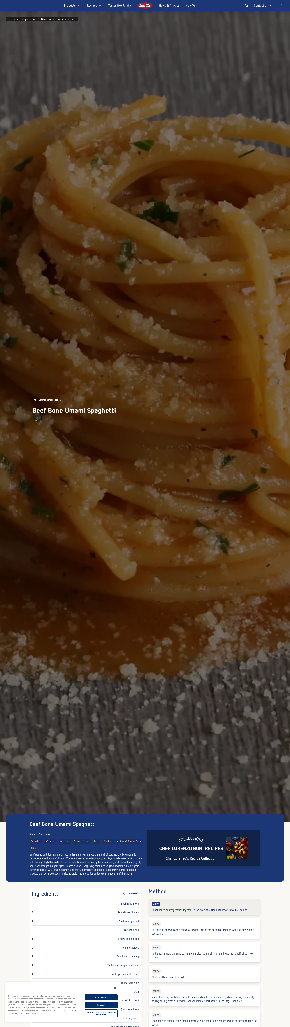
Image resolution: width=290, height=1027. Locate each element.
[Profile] (281, 5)
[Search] (246, 5)
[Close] (115, 988)
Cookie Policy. (30, 1014)
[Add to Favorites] (43, 421)
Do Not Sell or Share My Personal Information (101, 1013)
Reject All (101, 1005)
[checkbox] (204, 907)
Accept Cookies (101, 997)
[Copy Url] (35, 421)
